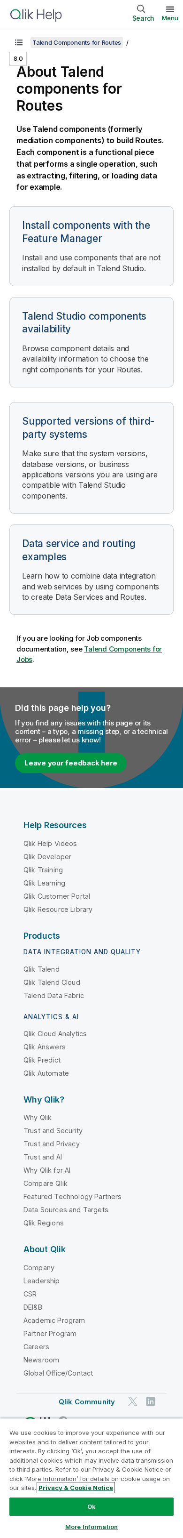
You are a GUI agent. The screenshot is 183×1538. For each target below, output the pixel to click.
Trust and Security (53, 1131)
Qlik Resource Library (57, 909)
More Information (91, 1526)
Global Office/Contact (58, 1373)
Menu (170, 18)
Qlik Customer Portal (56, 896)
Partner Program (49, 1333)
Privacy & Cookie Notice (75, 1487)
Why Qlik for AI (46, 1170)
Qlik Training (43, 870)
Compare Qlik (45, 1183)
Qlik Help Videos (50, 843)
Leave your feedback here (70, 762)
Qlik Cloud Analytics (55, 1034)
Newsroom (41, 1360)
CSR (30, 1294)
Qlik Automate (46, 1073)
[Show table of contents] (19, 42)
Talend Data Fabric (53, 995)
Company (38, 1268)
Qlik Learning (44, 883)
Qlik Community (87, 1401)
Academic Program (54, 1320)
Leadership (41, 1281)
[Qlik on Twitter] (133, 1401)
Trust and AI (42, 1157)
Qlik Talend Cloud (51, 982)
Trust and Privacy (51, 1144)
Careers (36, 1347)
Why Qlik (37, 1117)
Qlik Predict (42, 1060)
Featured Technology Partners (72, 1196)
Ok (91, 1506)
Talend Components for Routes (76, 42)
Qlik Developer (47, 857)
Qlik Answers (44, 1047)
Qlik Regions (43, 1223)
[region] (91, 1478)
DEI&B (32, 1307)
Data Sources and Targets (65, 1210)
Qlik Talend (41, 969)
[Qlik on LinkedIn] (151, 1401)
